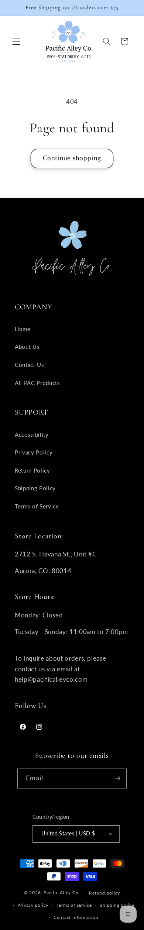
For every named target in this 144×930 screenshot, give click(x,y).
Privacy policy (32, 905)
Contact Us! (30, 364)
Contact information (76, 917)
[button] (16, 41)
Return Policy (32, 470)
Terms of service (74, 905)
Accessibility (32, 434)
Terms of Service (37, 506)
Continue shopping (72, 158)
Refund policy (104, 893)
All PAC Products (37, 382)
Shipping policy (117, 905)
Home (23, 329)
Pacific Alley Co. (62, 893)
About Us (27, 346)
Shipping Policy (35, 488)
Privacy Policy (33, 452)
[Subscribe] (117, 778)
